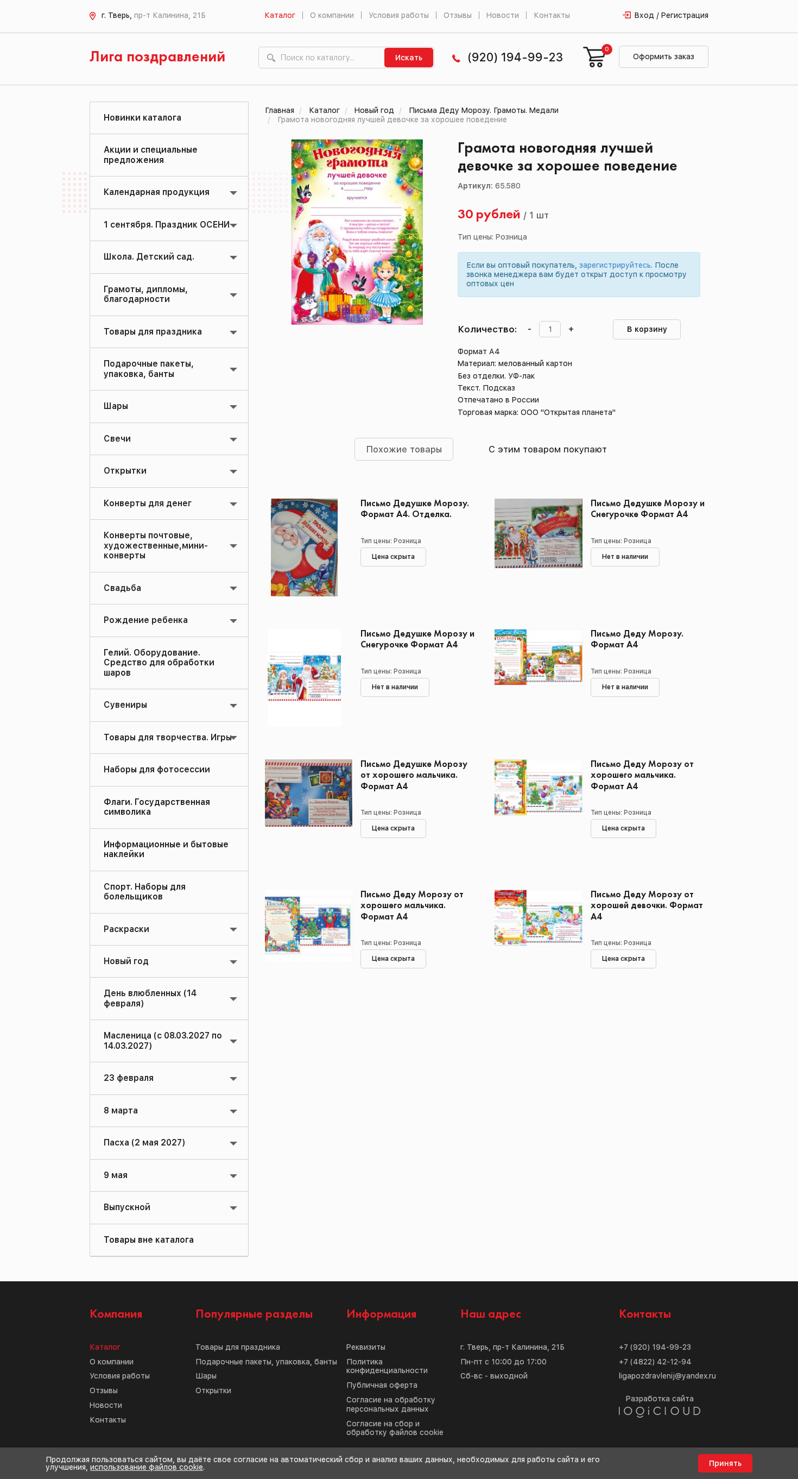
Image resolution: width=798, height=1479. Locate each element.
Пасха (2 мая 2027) (144, 1142)
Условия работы (399, 15)
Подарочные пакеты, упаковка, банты (149, 368)
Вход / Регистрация (671, 15)
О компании (332, 15)
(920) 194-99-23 (515, 57)
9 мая (116, 1175)
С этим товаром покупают (548, 449)
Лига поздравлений (157, 57)
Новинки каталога (142, 117)
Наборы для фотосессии (157, 769)
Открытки (125, 470)
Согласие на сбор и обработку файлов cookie (395, 1428)
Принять (725, 1463)
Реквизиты (365, 1347)
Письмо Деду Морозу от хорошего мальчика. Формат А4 (642, 775)
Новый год (126, 961)
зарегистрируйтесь (615, 265)
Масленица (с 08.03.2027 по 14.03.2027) (163, 1040)
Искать (408, 57)
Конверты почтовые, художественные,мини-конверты (156, 545)
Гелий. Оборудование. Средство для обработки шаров (159, 662)
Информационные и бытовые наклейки (166, 849)
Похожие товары (404, 449)
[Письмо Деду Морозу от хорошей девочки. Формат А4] (534, 938)
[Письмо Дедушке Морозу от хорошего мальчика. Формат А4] (305, 808)
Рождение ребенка (146, 620)
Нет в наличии (625, 557)
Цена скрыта (393, 557)
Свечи (117, 438)
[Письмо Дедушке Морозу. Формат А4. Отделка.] (305, 547)
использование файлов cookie (146, 1467)
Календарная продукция (157, 192)
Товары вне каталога (149, 1240)
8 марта (121, 1110)
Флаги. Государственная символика (157, 807)
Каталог (279, 15)
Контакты (552, 15)
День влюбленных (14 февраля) (150, 998)
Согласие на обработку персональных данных (390, 1404)
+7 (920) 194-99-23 (655, 1347)
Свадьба (122, 588)
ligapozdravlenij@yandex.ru (667, 1375)
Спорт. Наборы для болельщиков (145, 892)
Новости (502, 15)
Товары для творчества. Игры (168, 737)
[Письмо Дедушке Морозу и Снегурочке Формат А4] (534, 547)
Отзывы (458, 15)
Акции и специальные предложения (151, 154)
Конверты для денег (148, 503)
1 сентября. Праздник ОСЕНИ (167, 224)
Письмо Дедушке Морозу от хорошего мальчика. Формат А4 (413, 775)
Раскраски (126, 929)
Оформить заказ (663, 56)
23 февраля (129, 1078)
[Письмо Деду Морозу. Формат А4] (534, 678)
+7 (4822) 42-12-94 (655, 1361)
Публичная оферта (381, 1385)
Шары (116, 406)
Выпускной (127, 1207)
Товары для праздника (153, 331)
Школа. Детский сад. (149, 256)
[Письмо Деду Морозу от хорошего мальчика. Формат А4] (534, 808)
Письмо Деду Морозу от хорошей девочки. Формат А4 (647, 905)
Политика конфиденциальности (387, 1366)
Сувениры (125, 705)
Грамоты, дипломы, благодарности (146, 294)
